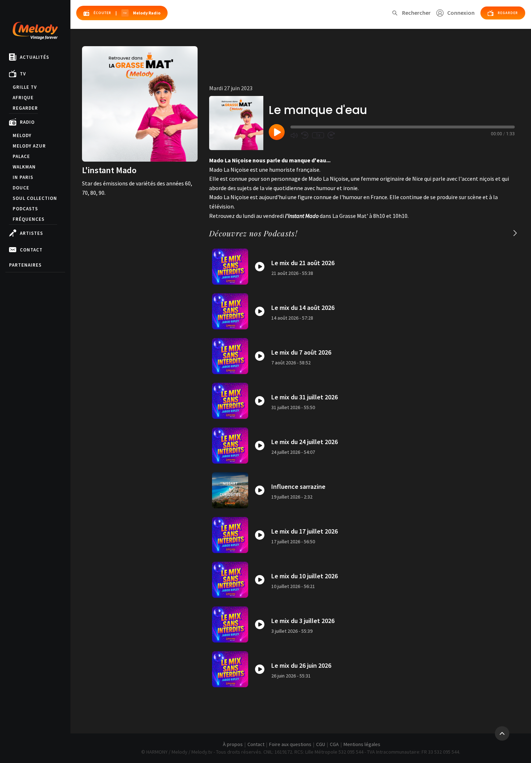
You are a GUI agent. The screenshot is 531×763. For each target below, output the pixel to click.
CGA (334, 744)
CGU (320, 744)
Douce (21, 188)
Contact (31, 250)
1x (318, 135)
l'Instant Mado (302, 215)
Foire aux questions (290, 744)
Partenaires (25, 265)
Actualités (34, 57)
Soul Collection (35, 198)
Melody (22, 135)
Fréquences (28, 219)
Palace (21, 156)
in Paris (23, 177)
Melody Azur (29, 146)
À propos (233, 744)
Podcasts (25, 209)
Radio (27, 122)
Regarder (25, 108)
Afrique (23, 98)
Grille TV (25, 87)
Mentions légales (362, 744)
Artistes (31, 233)
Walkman (24, 167)
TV (23, 74)
